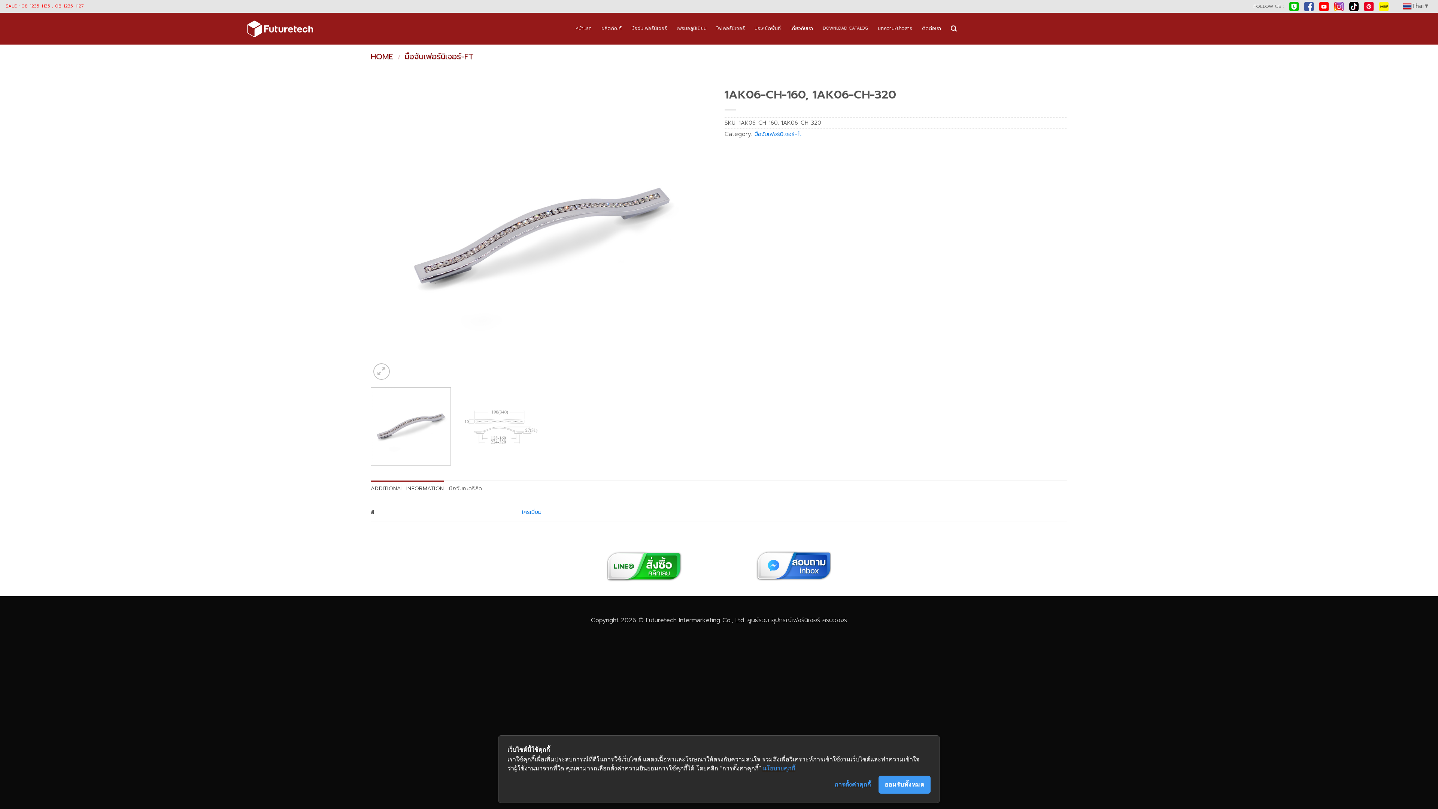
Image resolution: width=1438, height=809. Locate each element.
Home (382, 57)
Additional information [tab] (407, 488)
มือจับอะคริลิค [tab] (465, 488)
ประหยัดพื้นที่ (768, 28)
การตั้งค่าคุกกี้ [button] (853, 784)
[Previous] (387, 233)
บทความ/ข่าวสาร (895, 28)
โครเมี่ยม (531, 512)
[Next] (697, 233)
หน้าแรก (584, 28)
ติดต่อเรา (931, 28)
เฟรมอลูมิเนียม (692, 28)
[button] (954, 28)
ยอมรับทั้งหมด (904, 784)
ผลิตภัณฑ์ (611, 28)
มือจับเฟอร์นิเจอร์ (649, 28)
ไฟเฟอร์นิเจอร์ (730, 28)
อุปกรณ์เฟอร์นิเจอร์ (795, 620)
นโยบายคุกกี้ (778, 768)
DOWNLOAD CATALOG (845, 28)
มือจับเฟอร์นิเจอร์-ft (439, 57)
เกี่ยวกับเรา (802, 28)
